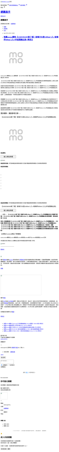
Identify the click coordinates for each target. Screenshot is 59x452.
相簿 (5, 26)
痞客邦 (13, 347)
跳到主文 (3, 16)
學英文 (2, 316)
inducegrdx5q (4, 339)
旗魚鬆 (6, 303)
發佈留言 (3, 366)
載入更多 (3, 357)
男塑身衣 (22, 259)
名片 (5, 30)
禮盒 (13, 311)
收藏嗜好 (13, 23)
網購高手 (5, 12)
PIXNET (18, 430)
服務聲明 (44, 430)
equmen (11, 259)
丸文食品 (10, 301)
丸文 (4, 301)
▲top (2, 354)
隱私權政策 (38, 430)
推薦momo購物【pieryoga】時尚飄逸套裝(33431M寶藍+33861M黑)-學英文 (23, 323)
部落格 (5, 28)
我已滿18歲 (3, 449)
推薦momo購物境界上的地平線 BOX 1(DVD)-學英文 (18, 325)
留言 (17, 347)
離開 (9, 449)
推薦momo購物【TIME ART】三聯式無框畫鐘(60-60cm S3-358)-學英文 (22, 331)
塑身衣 (2, 249)
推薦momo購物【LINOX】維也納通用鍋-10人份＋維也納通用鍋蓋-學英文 (23, 329)
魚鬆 (2, 268)
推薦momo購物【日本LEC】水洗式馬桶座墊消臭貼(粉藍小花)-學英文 (22, 327)
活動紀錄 (12, 352)
